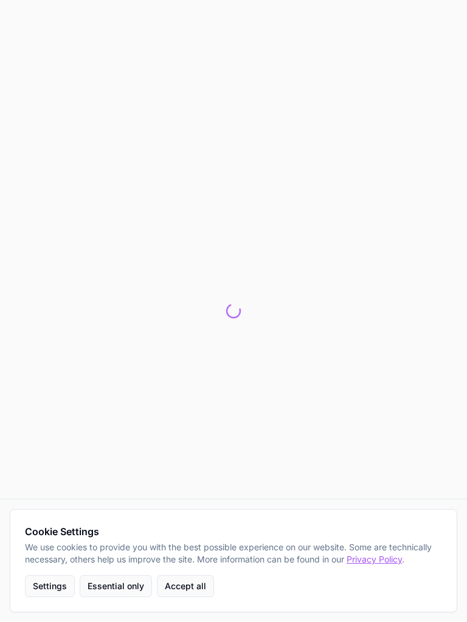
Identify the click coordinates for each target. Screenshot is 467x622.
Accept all (185, 586)
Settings (50, 586)
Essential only (116, 586)
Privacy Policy (374, 559)
